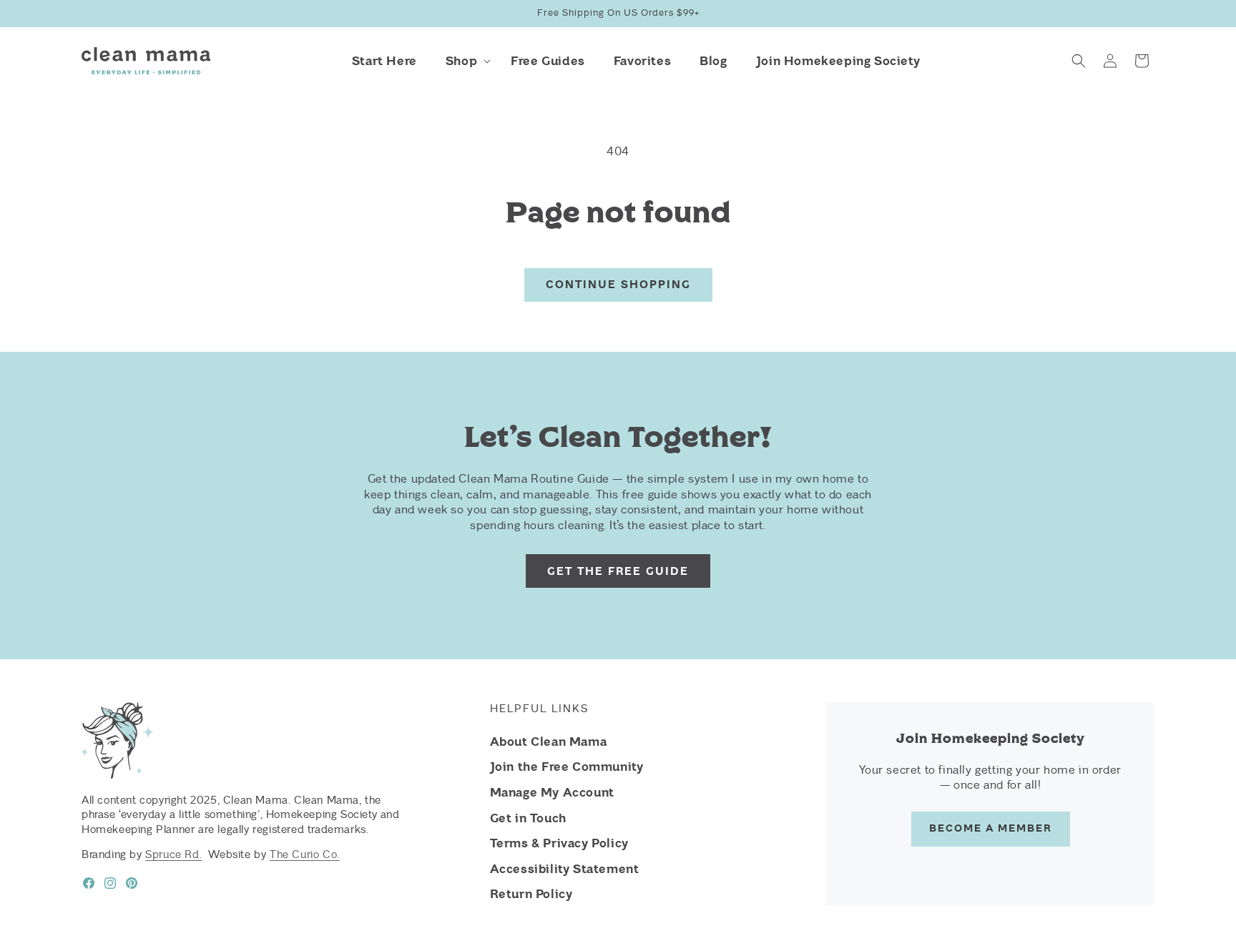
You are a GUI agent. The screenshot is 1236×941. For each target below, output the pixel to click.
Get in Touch (528, 818)
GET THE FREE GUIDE (618, 571)
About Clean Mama (548, 741)
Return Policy (531, 894)
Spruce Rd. (173, 854)
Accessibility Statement (564, 869)
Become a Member (990, 828)
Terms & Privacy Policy (559, 843)
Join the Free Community (567, 766)
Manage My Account (552, 792)
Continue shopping (618, 284)
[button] (463, 61)
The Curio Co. (305, 854)
